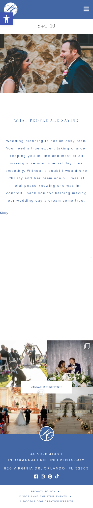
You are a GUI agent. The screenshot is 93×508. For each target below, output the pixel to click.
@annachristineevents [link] (46, 387)
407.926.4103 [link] (45, 454)
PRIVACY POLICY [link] (43, 491)
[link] (6, 18)
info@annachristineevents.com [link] (46, 460)
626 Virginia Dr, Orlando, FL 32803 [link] (46, 468)
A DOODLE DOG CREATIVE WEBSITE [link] (46, 501)
